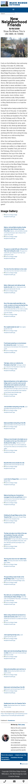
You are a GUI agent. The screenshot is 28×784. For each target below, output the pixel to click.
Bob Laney (21, 724)
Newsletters (11, 720)
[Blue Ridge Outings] (14, 4)
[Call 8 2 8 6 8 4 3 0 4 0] (5, 782)
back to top (24, 763)
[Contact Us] (14, 782)
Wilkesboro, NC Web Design (11, 774)
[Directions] (23, 782)
